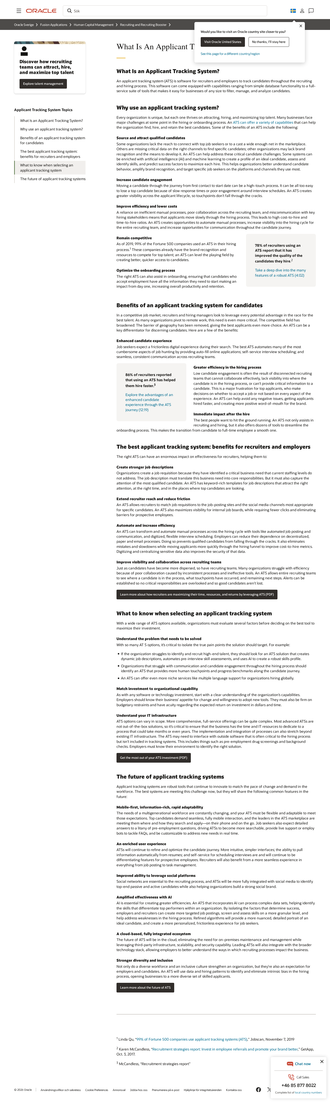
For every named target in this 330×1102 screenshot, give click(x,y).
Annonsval (119, 1090)
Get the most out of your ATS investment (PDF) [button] (153, 757)
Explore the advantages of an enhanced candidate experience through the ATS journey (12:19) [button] (149, 402)
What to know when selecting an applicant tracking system (46, 167)
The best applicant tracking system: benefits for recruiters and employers (50, 154)
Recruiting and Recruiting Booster (143, 24)
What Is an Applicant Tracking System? (51, 120)
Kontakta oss (234, 1090)
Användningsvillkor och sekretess (61, 1090)
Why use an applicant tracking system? (51, 129)
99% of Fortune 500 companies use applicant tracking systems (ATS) (191, 1039)
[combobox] (165, 10)
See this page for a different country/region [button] (230, 54)
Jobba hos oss (138, 1090)
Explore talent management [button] (43, 83)
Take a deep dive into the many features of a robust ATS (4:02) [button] (280, 272)
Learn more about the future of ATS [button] (145, 987)
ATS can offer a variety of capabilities (263, 122)
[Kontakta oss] (311, 10)
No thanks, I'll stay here (269, 42)
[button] (19, 10)
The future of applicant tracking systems (53, 178)
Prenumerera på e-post (165, 1090)
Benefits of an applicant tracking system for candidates (52, 140)
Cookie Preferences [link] (96, 1090)
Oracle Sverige (24, 24)
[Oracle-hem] (41, 11)
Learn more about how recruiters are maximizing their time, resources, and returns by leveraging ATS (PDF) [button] (197, 594)
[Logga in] (302, 10)
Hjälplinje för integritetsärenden (203, 1090)
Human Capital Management (94, 24)
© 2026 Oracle (23, 1089)
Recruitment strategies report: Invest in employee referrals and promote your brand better (225, 1049)
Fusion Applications (53, 24)
